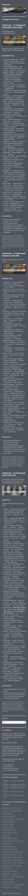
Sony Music (15, 873)
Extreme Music (13, 460)
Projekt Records (15, 242)
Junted (10, 462)
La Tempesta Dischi (21, 462)
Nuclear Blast (17, 860)
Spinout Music (14, 466)
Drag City (6, 835)
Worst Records (5, 711)
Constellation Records (9, 830)
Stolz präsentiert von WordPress (14, 893)
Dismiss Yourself (13, 459)
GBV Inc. (21, 237)
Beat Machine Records (9, 457)
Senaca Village (9, 245)
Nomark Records (16, 857)
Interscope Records (19, 238)
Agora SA (10, 701)
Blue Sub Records (11, 703)
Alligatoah (20, 701)
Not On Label (7, 241)
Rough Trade (15, 243)
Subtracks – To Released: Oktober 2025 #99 (13, 254)
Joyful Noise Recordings (10, 849)
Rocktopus (10, 243)
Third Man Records (8, 884)
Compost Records (8, 827)
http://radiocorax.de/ (9, 764)
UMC (12, 246)
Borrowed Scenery (6, 459)
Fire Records (7, 841)
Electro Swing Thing (12, 237)
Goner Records (7, 843)
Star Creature (15, 245)
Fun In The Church (18, 841)
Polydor (3, 466)
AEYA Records (19, 456)
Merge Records (18, 852)
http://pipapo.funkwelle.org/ (10, 768)
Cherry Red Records (9, 821)
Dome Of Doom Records (10, 832)
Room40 (16, 708)
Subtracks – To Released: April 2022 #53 (13, 474)
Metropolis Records (10, 239)
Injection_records (11, 238)
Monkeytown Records (9, 854)
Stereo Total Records (17, 876)
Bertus (5, 808)
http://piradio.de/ (8, 766)
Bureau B (6, 811)
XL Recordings (7, 887)
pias (17, 707)
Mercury (4, 239)
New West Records (6, 707)
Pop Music (8, 466)
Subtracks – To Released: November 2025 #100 (13, 26)
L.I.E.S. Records (7, 852)
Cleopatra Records (8, 824)
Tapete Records (8, 882)
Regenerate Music (10, 708)
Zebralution (17, 887)
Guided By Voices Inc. (9, 846)
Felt (18, 237)
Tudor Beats (19, 709)
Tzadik (24, 709)
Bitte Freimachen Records (19, 457)
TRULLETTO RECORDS (12, 709)
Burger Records (16, 811)
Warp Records (5, 467)
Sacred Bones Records (9, 871)
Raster (20, 242)
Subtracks (6, 4)
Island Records (5, 462)
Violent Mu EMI (20, 466)
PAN (4, 863)
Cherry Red (20, 235)
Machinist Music (5, 463)
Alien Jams (15, 701)
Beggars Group (14, 235)
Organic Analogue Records (16, 464)
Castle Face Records (9, 819)
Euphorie (7, 460)
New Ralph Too (21, 705)
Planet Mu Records (19, 863)
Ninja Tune (6, 857)
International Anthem (21, 460)
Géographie (4, 238)
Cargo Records (7, 813)
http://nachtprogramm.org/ (10, 770)
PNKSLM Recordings (9, 865)
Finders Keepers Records (10, 838)
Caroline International (9, 816)
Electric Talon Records (12, 704)
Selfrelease (6, 873)
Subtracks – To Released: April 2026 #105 (14, 784)
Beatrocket (4, 703)
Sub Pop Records (8, 879)
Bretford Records (15, 808)
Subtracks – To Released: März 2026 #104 (14, 786)
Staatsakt (6, 876)
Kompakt (14, 462)
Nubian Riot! (7, 464)
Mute (11, 705)
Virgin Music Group (17, 246)
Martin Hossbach (13, 463)
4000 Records (13, 456)
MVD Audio (16, 239)
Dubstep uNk (5, 237)
